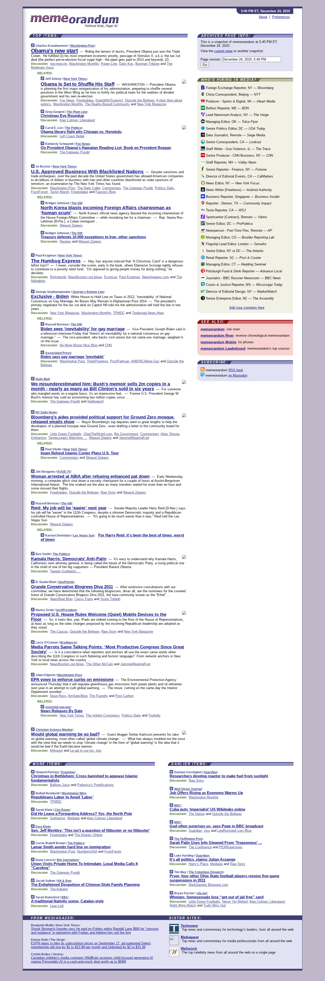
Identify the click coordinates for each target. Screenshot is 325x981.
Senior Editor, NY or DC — (234, 251)
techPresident (66, 610)
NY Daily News (46, 412)
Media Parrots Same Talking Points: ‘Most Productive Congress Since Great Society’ (107, 649)
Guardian (210, 772)
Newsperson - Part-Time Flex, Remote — (238, 230)
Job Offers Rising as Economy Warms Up (206, 793)
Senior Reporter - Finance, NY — (236, 169)
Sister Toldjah (110, 599)
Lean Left (57, 906)
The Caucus (59, 631)
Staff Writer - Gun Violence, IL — (237, 149)
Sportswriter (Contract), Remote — (236, 217)
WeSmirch (189, 948)
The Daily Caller (88, 188)
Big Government (126, 434)
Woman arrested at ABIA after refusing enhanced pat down (90, 476)
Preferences (281, 17)
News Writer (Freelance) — (238, 190)
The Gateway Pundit (75, 152)
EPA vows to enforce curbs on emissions (72, 679)
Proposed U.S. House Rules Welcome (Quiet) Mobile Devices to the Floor (98, 616)
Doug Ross (58, 696)
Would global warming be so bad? (65, 734)
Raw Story (108, 492)
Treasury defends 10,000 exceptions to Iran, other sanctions (93, 237)
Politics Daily (164, 188)
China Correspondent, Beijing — (233, 94)
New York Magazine (151, 104)
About (263, 17)
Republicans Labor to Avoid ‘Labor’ (62, 797)
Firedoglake (84, 100)
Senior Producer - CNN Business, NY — (239, 155)
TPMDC (119, 313)
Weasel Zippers (71, 225)
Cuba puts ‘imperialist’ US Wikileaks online (207, 809)
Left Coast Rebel (72, 136)
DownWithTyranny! (109, 100)
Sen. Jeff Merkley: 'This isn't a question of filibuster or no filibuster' (90, 830)
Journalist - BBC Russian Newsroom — (243, 278)
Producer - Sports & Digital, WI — (240, 101)
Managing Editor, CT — (235, 264)
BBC (64, 897)
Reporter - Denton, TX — (238, 203)
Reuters (65, 241)
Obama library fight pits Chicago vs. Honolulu (81, 131)
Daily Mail (43, 379)
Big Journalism (68, 859)
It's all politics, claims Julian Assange (202, 859)
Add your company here (246, 307)
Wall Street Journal (188, 789)
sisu (207, 831)
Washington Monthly (84, 64)
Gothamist (38, 438)
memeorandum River (217, 335)
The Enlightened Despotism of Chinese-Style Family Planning (85, 884)
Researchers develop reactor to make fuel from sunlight (219, 776)
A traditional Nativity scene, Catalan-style (67, 901)
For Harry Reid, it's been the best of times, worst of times (112, 537)
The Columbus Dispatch (206, 872)
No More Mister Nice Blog (79, 345)
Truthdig (154, 715)
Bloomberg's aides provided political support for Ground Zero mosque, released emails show (103, 419)
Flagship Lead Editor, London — (235, 244)
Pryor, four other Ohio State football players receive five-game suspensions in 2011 (224, 878)
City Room (62, 809)
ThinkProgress (97, 361)
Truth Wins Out (214, 905)
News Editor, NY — (232, 183)
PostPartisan (119, 361)
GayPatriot (66, 582)
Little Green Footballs (66, 434)
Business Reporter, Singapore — (242, 197)
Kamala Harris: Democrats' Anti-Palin (68, 558)
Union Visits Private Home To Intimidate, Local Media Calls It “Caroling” (84, 865)
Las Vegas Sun (83, 535)
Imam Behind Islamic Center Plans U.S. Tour (80, 453)
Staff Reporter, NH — (230, 162)
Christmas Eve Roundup (62, 115)
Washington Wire (74, 793)
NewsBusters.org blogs (85, 277)
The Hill (76, 203)
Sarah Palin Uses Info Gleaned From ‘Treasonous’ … (216, 842)
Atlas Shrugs (170, 434)
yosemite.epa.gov (58, 707)
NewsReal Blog (61, 599)
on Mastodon (237, 375)
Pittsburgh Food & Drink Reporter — (243, 271)
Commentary (111, 188)
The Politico (73, 127)
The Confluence (200, 847)
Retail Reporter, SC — (233, 258)
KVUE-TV (64, 471)
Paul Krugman (129, 277)
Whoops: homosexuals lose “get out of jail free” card (217, 897)
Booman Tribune (147, 64)
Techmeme (189, 926)
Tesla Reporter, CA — (225, 210)
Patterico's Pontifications (95, 785)
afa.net (202, 893)
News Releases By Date (62, 711)
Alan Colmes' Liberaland (77, 120)
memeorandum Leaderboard (223, 348)
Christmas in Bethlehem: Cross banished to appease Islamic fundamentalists (84, 778)
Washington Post (82, 45)
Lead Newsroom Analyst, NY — (237, 115)
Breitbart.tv (68, 642)
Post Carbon (124, 696)
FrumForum (39, 192)
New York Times (75, 78)
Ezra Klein (43, 826)
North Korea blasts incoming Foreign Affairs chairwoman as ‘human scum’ (106, 210)
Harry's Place (198, 864)
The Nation (197, 814)
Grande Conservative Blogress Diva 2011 (72, 586)
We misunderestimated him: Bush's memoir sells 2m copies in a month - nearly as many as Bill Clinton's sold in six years (100, 386)
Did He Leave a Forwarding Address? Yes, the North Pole (81, 813)
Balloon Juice (60, 785)
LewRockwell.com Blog (234, 831)
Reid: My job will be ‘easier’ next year (69, 508)
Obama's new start (54, 51)
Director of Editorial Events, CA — (239, 176)
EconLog (110, 277)
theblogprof (95, 401)
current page (223, 51)
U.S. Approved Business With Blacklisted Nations (87, 171)
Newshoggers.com (155, 277)
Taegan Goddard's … (65, 571)
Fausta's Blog (105, 192)
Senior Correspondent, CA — (233, 142)
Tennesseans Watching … (67, 438)
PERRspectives (230, 847)
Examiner (68, 772)
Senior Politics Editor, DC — (235, 128)
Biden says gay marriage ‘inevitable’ (72, 356)
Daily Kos (126, 64)
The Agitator (59, 889)
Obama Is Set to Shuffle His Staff (78, 84)
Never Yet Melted (235, 901)
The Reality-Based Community (107, 104)
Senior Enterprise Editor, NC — (239, 298)
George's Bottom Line (88, 291)
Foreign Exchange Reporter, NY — (239, 88)
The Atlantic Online (88, 835)
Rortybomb (58, 277)
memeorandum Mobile (218, 342)
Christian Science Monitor (54, 729)
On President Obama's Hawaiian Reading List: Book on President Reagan (106, 147)
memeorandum (212, 329)
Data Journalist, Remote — (235, 135)
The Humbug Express (56, 260)
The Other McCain (99, 664)
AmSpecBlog (77, 696)
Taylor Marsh (59, 192)
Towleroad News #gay (148, 313)
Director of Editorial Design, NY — (241, 291)
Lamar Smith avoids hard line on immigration (71, 847)
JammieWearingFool (134, 438)
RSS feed (236, 370)
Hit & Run (64, 880)
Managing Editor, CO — (239, 237)
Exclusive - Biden (50, 296)
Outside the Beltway (139, 100)
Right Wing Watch (183, 905)
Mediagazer (190, 937)
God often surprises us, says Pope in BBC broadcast (216, 826)
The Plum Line (77, 111)
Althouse (56, 750)
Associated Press (58, 352)
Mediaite (73, 818)
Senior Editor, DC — (229, 224)
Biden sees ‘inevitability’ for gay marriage (83, 328)
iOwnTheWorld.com (98, 434)
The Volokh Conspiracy (103, 715)
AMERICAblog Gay (145, 361)
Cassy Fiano (83, 599)
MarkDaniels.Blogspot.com (208, 885)
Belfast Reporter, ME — (227, 108)
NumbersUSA (87, 851)
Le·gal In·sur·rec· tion (85, 750)
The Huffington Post (188, 838)
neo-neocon (58, 64)
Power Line (109, 64)
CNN (108, 345)
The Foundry (98, 696)
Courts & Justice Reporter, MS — (244, 285)
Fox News (67, 100)
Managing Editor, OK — (231, 122)
